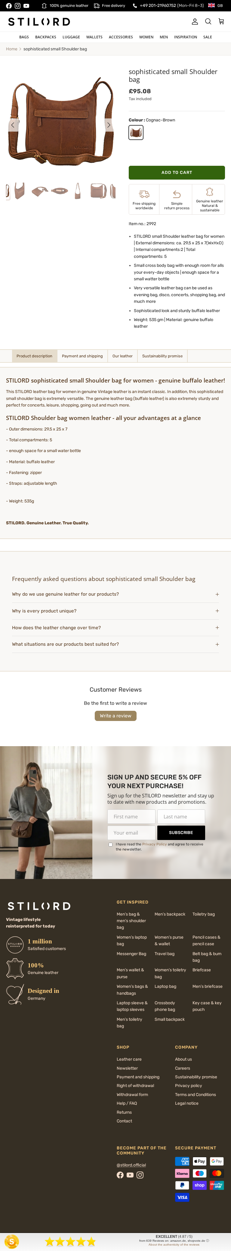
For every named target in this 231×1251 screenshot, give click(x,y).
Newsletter (127, 1068)
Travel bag (164, 953)
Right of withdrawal (135, 1085)
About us (183, 1059)
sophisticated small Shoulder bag (55, 49)
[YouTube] (26, 6)
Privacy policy (188, 1085)
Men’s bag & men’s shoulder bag (131, 921)
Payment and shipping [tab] (82, 356)
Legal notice (187, 1103)
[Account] (194, 21)
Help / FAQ (127, 1103)
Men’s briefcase (207, 986)
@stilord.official (131, 1165)
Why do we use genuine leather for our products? (65, 594)
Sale (207, 37)
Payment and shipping (138, 1077)
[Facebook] (9, 6)
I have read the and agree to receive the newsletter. (159, 846)
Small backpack (170, 1019)
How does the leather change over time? (56, 627)
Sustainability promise (196, 1077)
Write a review (115, 716)
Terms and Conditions (195, 1094)
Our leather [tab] (122, 356)
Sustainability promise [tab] (162, 356)
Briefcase (201, 970)
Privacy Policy (154, 844)
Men (164, 37)
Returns (124, 1112)
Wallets (94, 37)
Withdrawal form (132, 1094)
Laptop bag (165, 986)
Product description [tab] (34, 356)
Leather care (129, 1059)
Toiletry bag (203, 914)
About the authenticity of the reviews (174, 1244)
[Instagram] (17, 6)
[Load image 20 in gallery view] (61, 122)
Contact (124, 1121)
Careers (182, 1068)
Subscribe (181, 832)
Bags (24, 37)
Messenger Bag (131, 953)
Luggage (71, 37)
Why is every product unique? (44, 611)
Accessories (121, 37)
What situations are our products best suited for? (65, 644)
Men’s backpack (170, 914)
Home (11, 49)
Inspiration (185, 37)
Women (146, 37)
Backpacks (45, 37)
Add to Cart (177, 172)
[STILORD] (39, 21)
